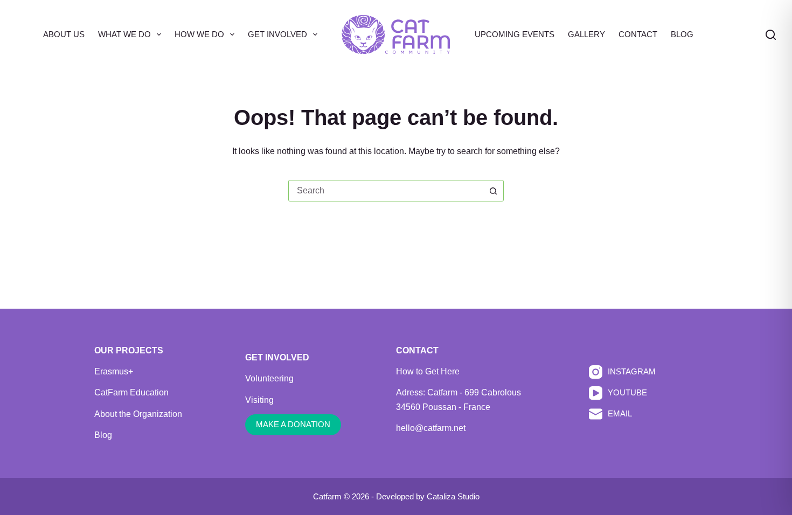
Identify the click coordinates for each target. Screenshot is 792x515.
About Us (64, 34)
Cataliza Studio (453, 496)
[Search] (771, 35)
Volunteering (269, 378)
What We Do (124, 34)
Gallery (586, 34)
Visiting (259, 400)
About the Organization (138, 414)
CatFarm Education (131, 392)
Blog (682, 34)
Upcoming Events (514, 34)
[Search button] (493, 190)
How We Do (199, 34)
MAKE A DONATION (293, 424)
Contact (638, 34)
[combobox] (386, 190)
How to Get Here (428, 371)
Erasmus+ (113, 371)
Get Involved (277, 34)
